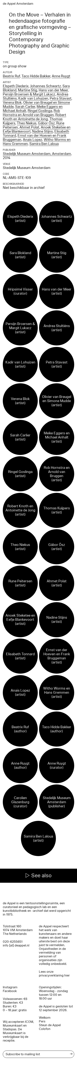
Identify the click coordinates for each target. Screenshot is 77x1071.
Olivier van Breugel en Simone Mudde (36, 104)
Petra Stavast (60, 98)
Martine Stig (27, 90)
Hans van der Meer (53, 90)
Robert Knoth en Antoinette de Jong (34, 117)
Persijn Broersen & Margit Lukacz (29, 94)
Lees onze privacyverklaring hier (54, 974)
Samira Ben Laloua (44, 143)
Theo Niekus (26, 123)
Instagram (10, 987)
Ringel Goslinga (40, 110)
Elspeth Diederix (16, 86)
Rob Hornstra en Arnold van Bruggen (31, 112)
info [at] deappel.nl (16, 945)
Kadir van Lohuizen (33, 98)
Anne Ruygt (61, 76)
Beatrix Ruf (11, 76)
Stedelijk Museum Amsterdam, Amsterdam (37, 153)
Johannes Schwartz (45, 86)
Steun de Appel (50, 1025)
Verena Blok (12, 102)
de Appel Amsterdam (18, 4)
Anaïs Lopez (32, 139)
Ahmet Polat (29, 127)
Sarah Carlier (25, 106)
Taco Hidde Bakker (35, 76)
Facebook (10, 991)
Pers (42, 1021)
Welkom (44, 1017)
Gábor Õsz (46, 123)
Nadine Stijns (42, 131)
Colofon (44, 1029)
